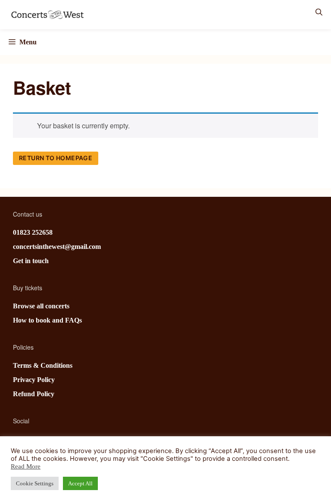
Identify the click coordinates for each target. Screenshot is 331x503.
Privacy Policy (34, 379)
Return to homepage (55, 157)
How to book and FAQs (47, 320)
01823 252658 (33, 232)
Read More (26, 466)
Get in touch (31, 260)
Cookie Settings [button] (34, 483)
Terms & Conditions (42, 365)
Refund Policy (33, 393)
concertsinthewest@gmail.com (57, 246)
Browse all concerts (41, 306)
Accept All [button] (80, 483)
